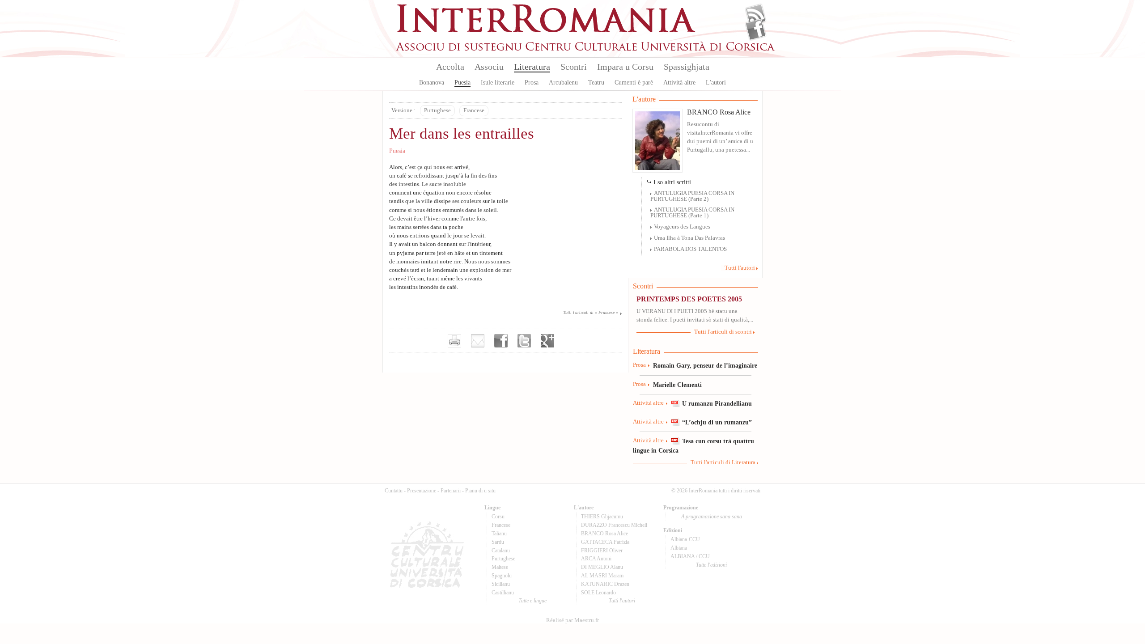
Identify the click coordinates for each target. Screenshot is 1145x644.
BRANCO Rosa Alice (719, 112)
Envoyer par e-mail (478, 341)
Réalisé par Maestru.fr (572, 620)
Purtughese (437, 110)
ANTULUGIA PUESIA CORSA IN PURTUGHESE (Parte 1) (692, 213)
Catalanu (501, 550)
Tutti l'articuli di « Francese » (590, 312)
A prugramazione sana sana (711, 516)
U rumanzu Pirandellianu (717, 403)
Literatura (532, 67)
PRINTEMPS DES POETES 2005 (689, 299)
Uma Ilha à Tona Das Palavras (689, 238)
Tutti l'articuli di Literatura (723, 462)
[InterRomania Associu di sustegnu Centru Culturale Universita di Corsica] (586, 49)
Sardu (498, 542)
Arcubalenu (563, 82)
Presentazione (421, 490)
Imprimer (454, 341)
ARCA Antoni (596, 558)
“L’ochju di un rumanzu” (717, 422)
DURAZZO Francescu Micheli (614, 525)
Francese (473, 110)
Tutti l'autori (740, 268)
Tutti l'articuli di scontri (723, 332)
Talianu (499, 533)
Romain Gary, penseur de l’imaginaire (705, 365)
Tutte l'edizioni (711, 565)
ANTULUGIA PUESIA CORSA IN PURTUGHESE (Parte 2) (692, 196)
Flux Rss (756, 14)
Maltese (500, 567)
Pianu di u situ (480, 490)
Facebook (756, 29)
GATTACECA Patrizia (605, 542)
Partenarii (451, 490)
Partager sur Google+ (547, 341)
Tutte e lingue (532, 600)
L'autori (716, 82)
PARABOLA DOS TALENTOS (690, 249)
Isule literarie (497, 82)
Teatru (596, 82)
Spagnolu (502, 575)
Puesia (462, 82)
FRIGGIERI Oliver (602, 550)
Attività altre (679, 82)
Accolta (450, 67)
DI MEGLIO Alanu (602, 567)
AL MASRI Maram (602, 575)
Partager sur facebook (501, 341)
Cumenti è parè (634, 82)
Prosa (532, 82)
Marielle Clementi (677, 384)
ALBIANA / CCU (690, 556)
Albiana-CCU (685, 539)
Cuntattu (394, 490)
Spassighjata (686, 67)
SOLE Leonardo (598, 592)
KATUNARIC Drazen (605, 584)
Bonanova (431, 82)
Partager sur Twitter (524, 341)
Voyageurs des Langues (682, 227)
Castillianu (503, 592)
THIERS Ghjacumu (602, 516)
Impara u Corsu (625, 67)
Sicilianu (501, 584)
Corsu (498, 516)
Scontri (573, 67)
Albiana (678, 548)
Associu (489, 67)
